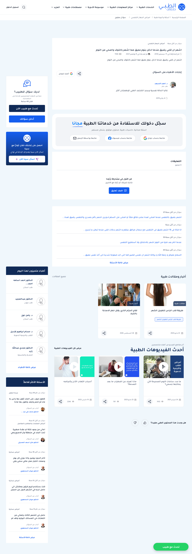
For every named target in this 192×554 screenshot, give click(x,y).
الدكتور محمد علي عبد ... (30, 411)
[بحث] (24, 7)
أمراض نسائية (14, 452)
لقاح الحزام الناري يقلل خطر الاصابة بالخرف (119, 312)
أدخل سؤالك (27, 119)
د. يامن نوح (27, 315)
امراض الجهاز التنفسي (140, 17)
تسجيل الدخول (12, 7)
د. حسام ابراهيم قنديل (21, 331)
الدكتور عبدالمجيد (24, 299)
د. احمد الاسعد (161, 83)
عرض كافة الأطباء (27, 367)
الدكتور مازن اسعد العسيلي (28, 442)
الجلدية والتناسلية (25, 355)
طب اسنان (28, 287)
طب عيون (28, 302)
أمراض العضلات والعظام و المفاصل (31, 423)
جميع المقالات (59, 276)
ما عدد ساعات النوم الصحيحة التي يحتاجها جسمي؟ (164, 383)
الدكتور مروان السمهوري (30, 471)
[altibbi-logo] (172, 7)
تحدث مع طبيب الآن (27, 108)
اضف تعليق (117, 190)
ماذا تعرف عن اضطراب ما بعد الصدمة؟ (121, 383)
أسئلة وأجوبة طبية (161, 17)
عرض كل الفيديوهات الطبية (67, 348)
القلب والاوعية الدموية (23, 335)
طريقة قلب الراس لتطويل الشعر (167, 310)
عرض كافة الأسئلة (119, 262)
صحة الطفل (13, 393)
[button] (145, 7)
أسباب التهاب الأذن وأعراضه (78, 381)
